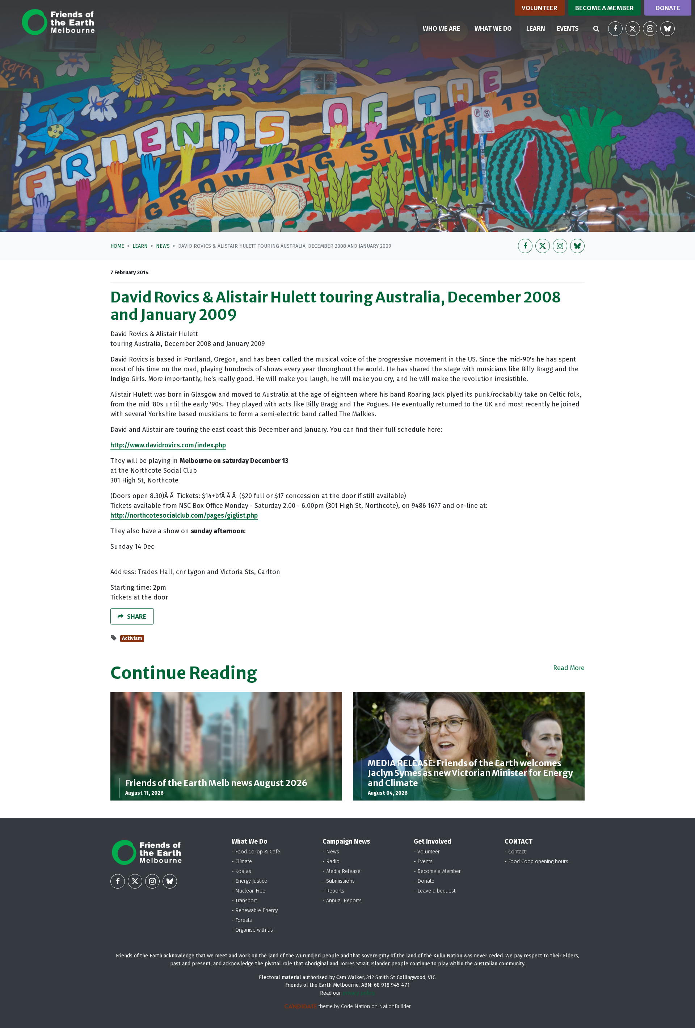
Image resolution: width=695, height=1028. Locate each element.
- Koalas (241, 871)
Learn (538, 28)
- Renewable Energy (255, 910)
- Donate (424, 881)
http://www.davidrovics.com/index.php (168, 445)
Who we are (441, 29)
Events (568, 29)
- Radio (331, 861)
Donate (668, 8)
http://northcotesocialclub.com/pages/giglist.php (184, 515)
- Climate (242, 861)
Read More (569, 668)
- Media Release (342, 871)
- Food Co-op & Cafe (256, 852)
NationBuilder (395, 1006)
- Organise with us (252, 930)
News (163, 246)
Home (117, 246)
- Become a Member (437, 871)
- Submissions (339, 881)
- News (331, 852)
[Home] (58, 22)
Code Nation (355, 1006)
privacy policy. (358, 993)
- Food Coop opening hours (536, 861)
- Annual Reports (342, 901)
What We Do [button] (493, 29)
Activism (132, 638)
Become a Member (604, 8)
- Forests (242, 920)
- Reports (333, 891)
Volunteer (539, 8)
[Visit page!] (615, 28)
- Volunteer (427, 852)
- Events (423, 861)
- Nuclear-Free (248, 891)
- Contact (515, 852)
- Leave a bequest (434, 891)
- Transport (244, 901)
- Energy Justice (249, 881)
